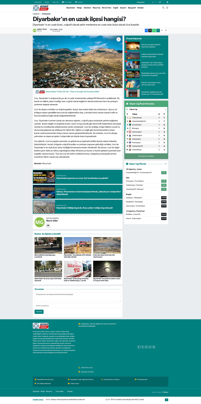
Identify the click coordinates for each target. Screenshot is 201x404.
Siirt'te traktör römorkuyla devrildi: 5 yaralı (127, 399)
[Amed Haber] (40, 8)
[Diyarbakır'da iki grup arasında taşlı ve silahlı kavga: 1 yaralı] (77, 269)
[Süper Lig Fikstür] (165, 164)
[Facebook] (138, 347)
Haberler (36, 14)
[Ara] (163, 7)
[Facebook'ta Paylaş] (146, 30)
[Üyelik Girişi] (166, 2)
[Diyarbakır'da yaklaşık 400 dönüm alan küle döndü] (77, 245)
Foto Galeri (68, 2)
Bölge (47, 2)
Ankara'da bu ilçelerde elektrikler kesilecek (68, 399)
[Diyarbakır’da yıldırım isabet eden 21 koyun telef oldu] (107, 269)
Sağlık (115, 8)
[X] (142, 347)
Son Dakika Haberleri (44, 383)
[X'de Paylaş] (150, 30)
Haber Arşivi (75, 383)
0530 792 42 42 (87, 367)
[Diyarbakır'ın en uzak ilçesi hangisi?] (77, 62)
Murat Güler (52, 221)
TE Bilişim (165, 392)
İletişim (140, 8)
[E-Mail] (48, 225)
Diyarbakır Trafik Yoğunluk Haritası (81, 379)
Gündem (87, 8)
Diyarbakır (38, 2)
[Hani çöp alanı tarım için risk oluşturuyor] (107, 245)
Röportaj (56, 2)
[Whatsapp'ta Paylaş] (154, 30)
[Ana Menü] (167, 7)
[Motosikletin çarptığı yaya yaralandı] (48, 245)
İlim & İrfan (106, 8)
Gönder (39, 312)
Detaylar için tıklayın (146, 156)
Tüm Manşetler (142, 379)
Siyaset (123, 8)
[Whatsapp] (150, 347)
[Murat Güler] (40, 222)
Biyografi (132, 8)
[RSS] (154, 347)
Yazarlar (80, 2)
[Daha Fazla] (158, 30)
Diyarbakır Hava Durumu (45, 379)
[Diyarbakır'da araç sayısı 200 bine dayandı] (48, 269)
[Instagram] (146, 347)
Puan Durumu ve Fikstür (112, 379)
